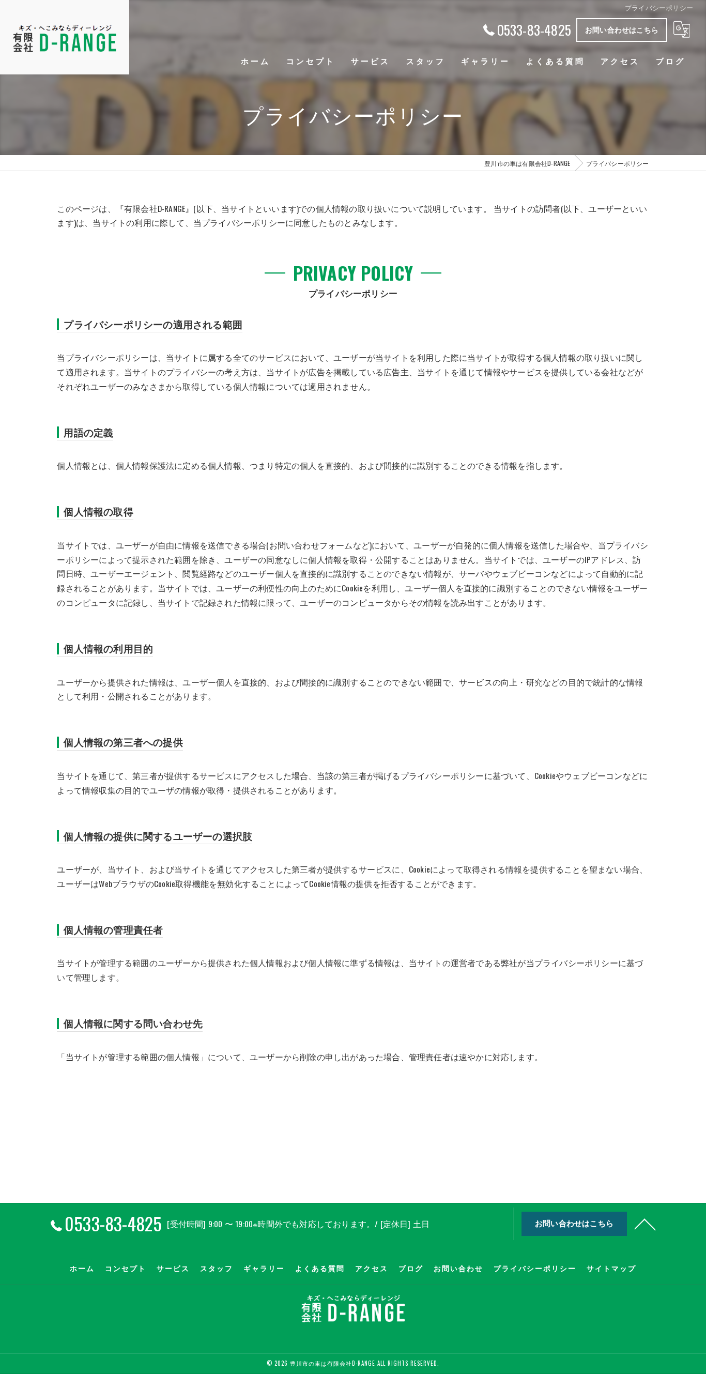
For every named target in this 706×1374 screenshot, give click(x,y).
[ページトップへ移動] (645, 1223)
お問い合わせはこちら (621, 29)
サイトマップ (611, 1268)
